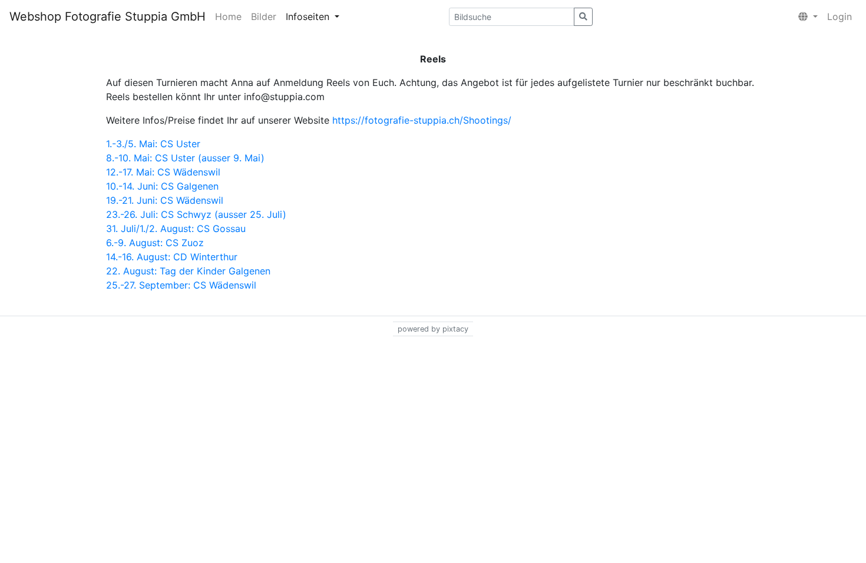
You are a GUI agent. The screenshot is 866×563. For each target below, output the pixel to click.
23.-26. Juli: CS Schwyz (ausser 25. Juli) (196, 214)
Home (228, 16)
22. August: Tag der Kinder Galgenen (188, 271)
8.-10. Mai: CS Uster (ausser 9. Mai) (186, 158)
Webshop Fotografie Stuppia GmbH (107, 16)
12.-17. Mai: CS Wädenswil (163, 172)
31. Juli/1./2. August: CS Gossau (176, 228)
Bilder (263, 16)
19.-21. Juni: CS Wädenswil (164, 200)
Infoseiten (309, 16)
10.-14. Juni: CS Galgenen (162, 186)
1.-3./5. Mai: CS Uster (153, 144)
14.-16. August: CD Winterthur (171, 257)
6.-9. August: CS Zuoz (155, 243)
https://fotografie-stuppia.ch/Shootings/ (421, 120)
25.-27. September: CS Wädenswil (181, 285)
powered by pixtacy (433, 328)
